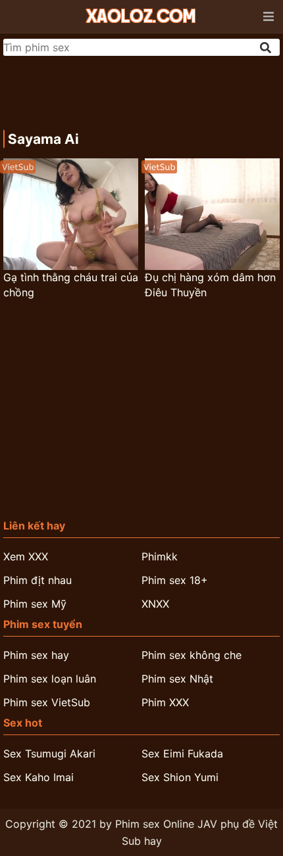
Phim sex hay (36, 655)
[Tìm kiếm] (266, 47)
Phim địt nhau (37, 580)
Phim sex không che (192, 655)
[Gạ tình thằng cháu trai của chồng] (71, 214)
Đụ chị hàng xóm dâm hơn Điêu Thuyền (210, 285)
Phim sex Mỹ (34, 603)
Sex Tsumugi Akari (49, 753)
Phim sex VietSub (46, 702)
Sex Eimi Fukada (182, 753)
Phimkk (160, 556)
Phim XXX (165, 702)
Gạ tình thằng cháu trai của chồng (70, 285)
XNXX (155, 603)
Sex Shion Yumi (180, 777)
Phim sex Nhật (177, 678)
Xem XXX (25, 556)
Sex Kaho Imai (38, 777)
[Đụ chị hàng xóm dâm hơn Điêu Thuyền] (212, 214)
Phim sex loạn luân (49, 678)
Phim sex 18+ (175, 580)
